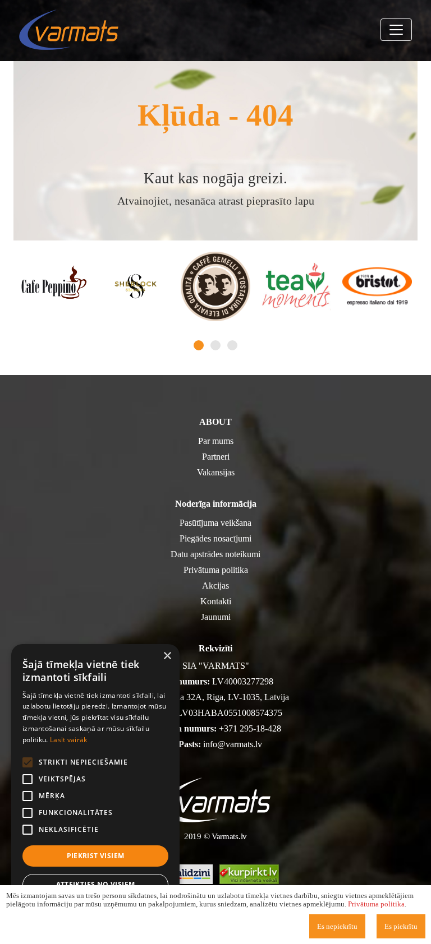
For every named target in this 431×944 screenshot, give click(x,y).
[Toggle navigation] (396, 29)
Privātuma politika (216, 570)
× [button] (167, 656)
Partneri (216, 456)
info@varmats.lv (232, 744)
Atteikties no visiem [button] (95, 884)
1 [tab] (199, 345)
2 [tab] (215, 345)
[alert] (95, 788)
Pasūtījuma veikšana (215, 522)
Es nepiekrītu (337, 926)
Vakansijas (216, 472)
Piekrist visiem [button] (96, 855)
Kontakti (215, 601)
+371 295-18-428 (250, 728)
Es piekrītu (401, 926)
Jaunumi (216, 617)
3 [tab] (232, 345)
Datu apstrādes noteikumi (215, 554)
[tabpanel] (53, 286)
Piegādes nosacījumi (215, 538)
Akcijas (215, 585)
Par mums (215, 441)
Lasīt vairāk (69, 739)
